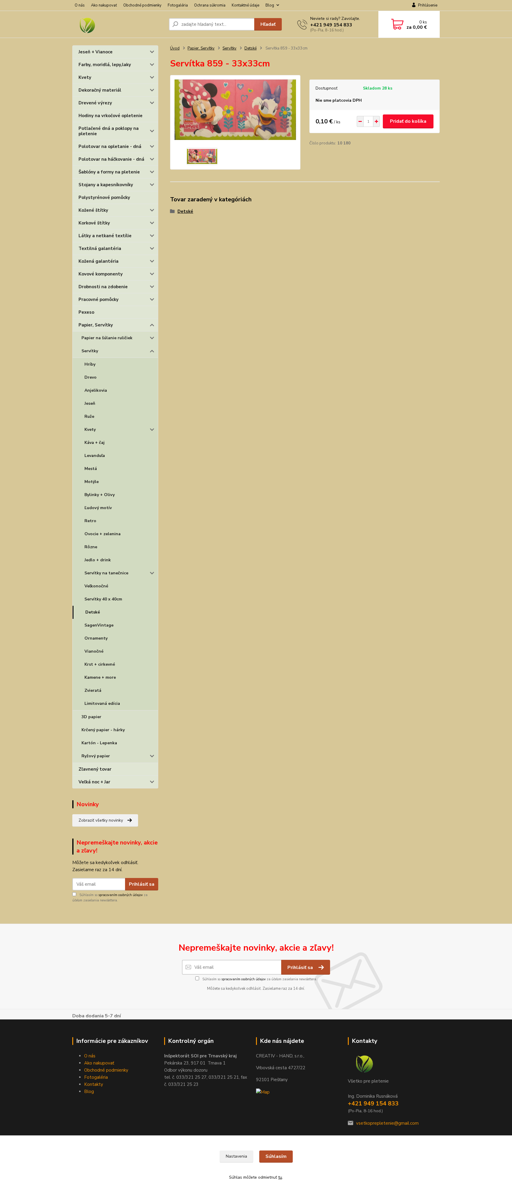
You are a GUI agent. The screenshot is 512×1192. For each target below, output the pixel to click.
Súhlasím (276, 1156)
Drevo (90, 377)
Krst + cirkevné (99, 664)
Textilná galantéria (100, 248)
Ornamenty (96, 638)
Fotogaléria (178, 5)
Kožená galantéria (99, 261)
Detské (92, 612)
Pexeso (86, 312)
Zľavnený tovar (95, 769)
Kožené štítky (93, 210)
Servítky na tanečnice (106, 573)
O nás (80, 5)
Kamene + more (100, 677)
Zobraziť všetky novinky (101, 820)
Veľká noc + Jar (94, 782)
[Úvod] (118, 24)
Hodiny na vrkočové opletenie (111, 116)
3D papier (91, 717)
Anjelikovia (95, 390)
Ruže (89, 416)
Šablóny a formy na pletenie (109, 172)
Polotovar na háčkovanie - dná (111, 159)
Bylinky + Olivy (99, 495)
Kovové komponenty (101, 274)
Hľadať (268, 24)
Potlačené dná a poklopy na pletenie (109, 131)
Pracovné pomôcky (99, 299)
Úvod (175, 48)
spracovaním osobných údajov (120, 895)
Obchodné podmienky (142, 5)
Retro (90, 521)
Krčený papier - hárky (103, 730)
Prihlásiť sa (141, 884)
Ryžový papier (95, 756)
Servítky (89, 351)
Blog (269, 5)
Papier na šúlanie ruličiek (106, 338)
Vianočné (93, 651)
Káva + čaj (94, 442)
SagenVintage (98, 625)
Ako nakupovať (104, 5)
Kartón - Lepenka (99, 743)
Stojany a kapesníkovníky (106, 185)
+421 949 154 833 (331, 25)
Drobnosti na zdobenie (103, 287)
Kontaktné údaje (245, 5)
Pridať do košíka (408, 121)
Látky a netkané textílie (105, 236)
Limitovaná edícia (102, 703)
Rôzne (90, 547)
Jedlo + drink (97, 560)
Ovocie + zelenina (102, 534)
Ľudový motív (98, 508)
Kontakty (93, 1084)
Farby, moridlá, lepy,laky (105, 65)
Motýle (91, 482)
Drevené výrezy (95, 103)
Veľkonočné (96, 586)
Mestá (90, 468)
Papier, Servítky (96, 325)
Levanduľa (94, 455)
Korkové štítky (94, 223)
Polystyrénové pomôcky (104, 197)
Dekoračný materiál (100, 90)
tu (280, 1177)
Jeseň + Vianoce (96, 52)
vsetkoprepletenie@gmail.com (387, 1123)
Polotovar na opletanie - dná (110, 146)
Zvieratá (92, 690)
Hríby (89, 364)
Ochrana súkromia (209, 5)
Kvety (85, 77)
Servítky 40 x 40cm (103, 599)
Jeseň (89, 403)
